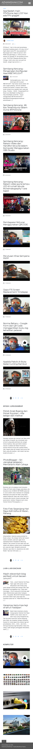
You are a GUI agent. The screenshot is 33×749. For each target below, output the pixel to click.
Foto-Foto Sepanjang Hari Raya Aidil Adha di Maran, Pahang (16, 511)
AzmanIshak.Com (6, 744)
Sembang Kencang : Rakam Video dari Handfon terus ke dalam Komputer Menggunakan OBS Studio (16, 146)
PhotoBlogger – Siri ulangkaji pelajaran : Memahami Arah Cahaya (15, 462)
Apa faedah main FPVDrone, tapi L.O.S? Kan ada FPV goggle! (15, 13)
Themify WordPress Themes (19, 746)
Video (4, 8)
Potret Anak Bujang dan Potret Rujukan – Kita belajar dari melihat (15, 413)
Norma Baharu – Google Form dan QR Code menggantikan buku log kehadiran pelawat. (15, 327)
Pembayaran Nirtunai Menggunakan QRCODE (15, 223)
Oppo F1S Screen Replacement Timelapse (15, 290)
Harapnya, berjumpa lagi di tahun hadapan (15, 606)
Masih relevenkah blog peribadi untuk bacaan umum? (14, 576)
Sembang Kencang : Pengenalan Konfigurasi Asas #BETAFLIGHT (15, 71)
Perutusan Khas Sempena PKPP (16, 257)
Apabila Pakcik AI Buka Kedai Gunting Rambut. (15, 362)
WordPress (9, 746)
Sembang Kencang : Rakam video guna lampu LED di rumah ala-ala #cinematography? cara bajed (16, 186)
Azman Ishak (10, 40)
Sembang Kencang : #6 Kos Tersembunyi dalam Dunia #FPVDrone (15, 107)
